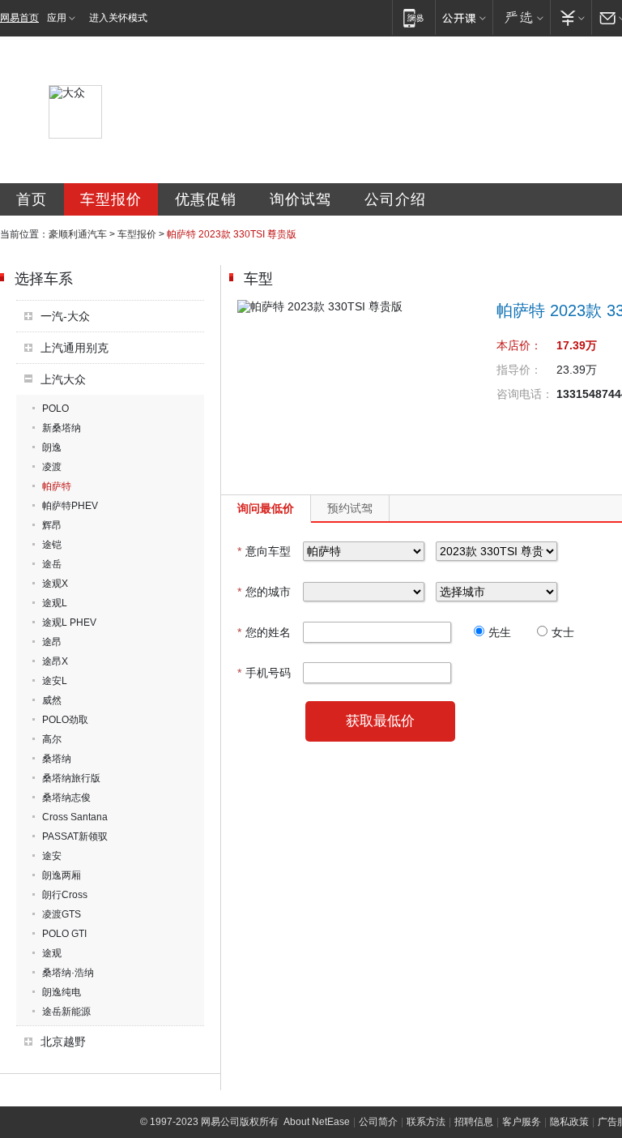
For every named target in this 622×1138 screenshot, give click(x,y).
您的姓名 (264, 632)
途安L (54, 681)
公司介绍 (395, 199)
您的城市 (264, 591)
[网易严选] (521, 17)
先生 (499, 632)
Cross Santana (75, 817)
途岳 (52, 564)
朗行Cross (64, 895)
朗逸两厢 (61, 875)
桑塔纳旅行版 (71, 778)
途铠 (52, 544)
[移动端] (413, 17)
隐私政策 (569, 1121)
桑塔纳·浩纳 (68, 972)
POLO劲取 (65, 719)
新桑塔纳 (61, 428)
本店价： (519, 345)
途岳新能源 (66, 1011)
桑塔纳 (56, 758)
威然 (52, 700)
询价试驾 (300, 199)
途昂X (55, 661)
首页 (31, 199)
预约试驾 (350, 508)
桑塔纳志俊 (66, 797)
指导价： (519, 369)
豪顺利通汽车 (78, 234)
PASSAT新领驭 (75, 836)
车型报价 (111, 199)
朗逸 (52, 447)
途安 (52, 856)
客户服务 (521, 1121)
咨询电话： (524, 393)
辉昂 (52, 525)
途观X (55, 583)
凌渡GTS (61, 914)
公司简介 (378, 1121)
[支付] (570, 17)
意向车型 (264, 551)
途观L (54, 603)
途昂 (52, 642)
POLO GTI (64, 933)
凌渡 (52, 467)
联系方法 (426, 1121)
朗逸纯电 (61, 992)
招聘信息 (473, 1121)
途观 (52, 953)
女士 (563, 632)
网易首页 (19, 18)
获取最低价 (380, 721)
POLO (55, 408)
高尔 (52, 739)
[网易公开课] (463, 17)
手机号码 (264, 672)
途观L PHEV (69, 622)
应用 (56, 18)
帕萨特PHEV (70, 505)
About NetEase (316, 1121)
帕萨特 (56, 486)
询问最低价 (265, 508)
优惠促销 (205, 199)
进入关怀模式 (118, 18)
